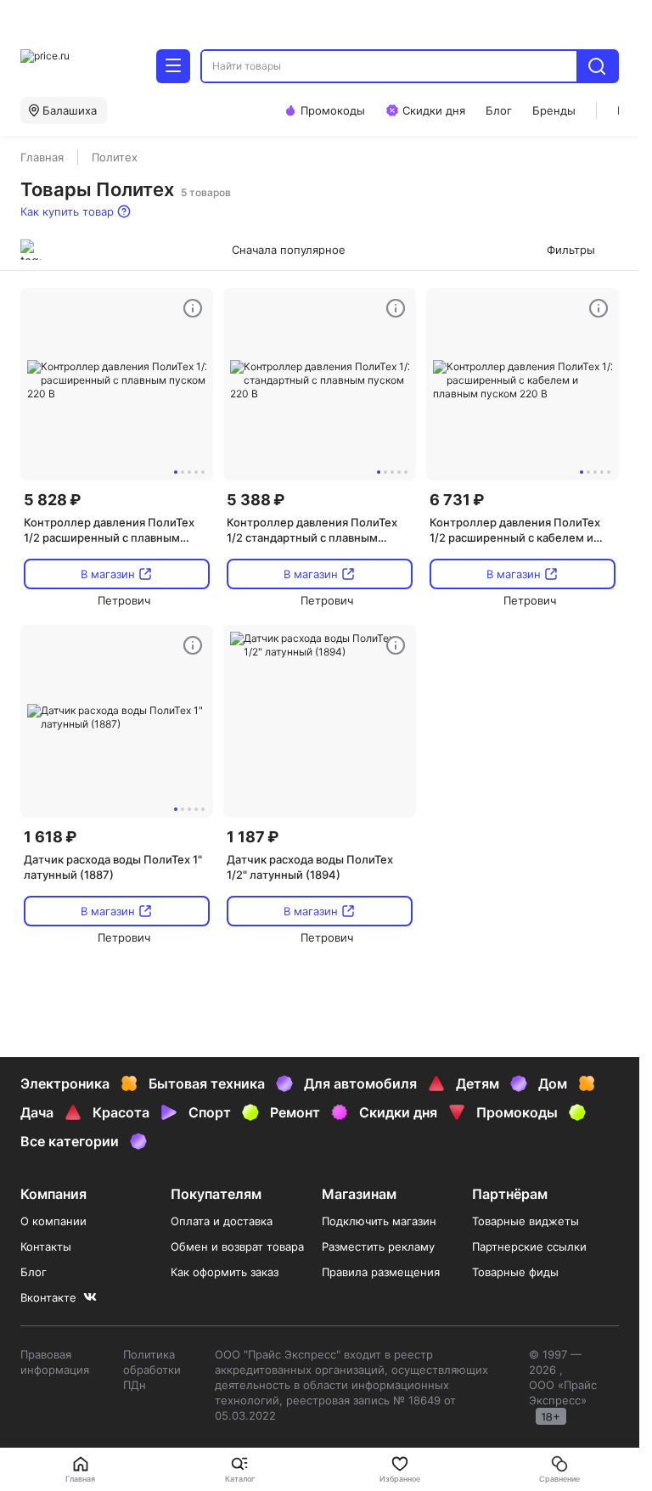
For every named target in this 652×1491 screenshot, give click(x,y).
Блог (33, 1272)
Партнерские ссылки (529, 1246)
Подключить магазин (379, 1221)
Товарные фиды (515, 1272)
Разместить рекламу (378, 1246)
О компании (53, 1221)
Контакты (45, 1246)
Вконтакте (48, 1297)
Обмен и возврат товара (237, 1246)
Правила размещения (381, 1272)
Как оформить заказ (224, 1272)
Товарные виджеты (525, 1221)
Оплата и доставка (222, 1221)
